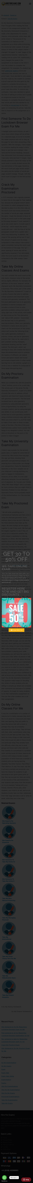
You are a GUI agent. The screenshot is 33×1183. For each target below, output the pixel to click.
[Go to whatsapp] (4, 1177)
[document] (16, 591)
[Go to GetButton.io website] (4, 1181)
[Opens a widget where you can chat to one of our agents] (26, 1179)
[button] (30, 552)
